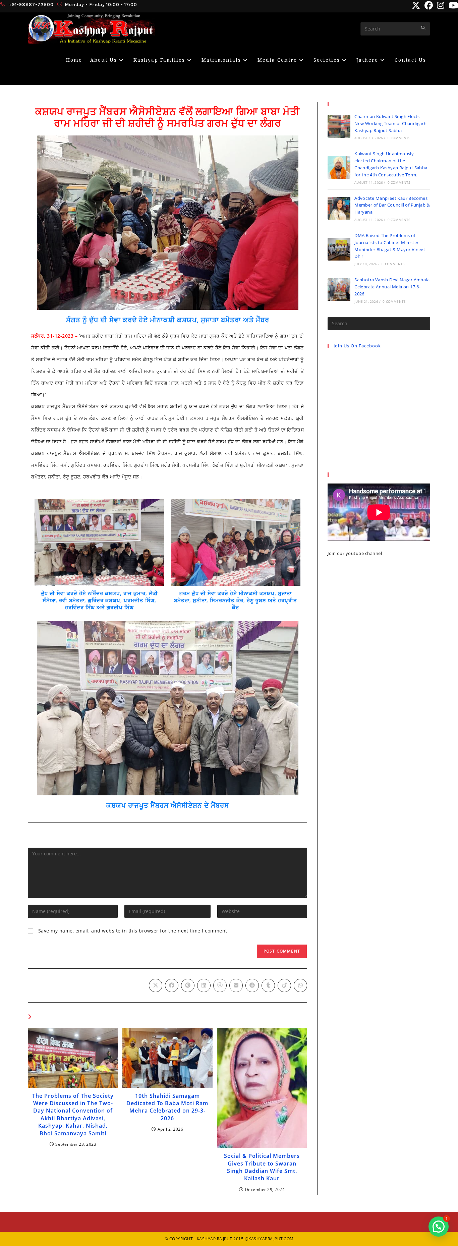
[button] (438, 1226)
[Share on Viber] (220, 985)
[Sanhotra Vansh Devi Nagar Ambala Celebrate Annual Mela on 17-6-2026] (339, 289)
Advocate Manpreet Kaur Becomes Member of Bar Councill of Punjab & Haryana (392, 205)
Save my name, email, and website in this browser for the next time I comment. (133, 930)
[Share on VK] (236, 985)
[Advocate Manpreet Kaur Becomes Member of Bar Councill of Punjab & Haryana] (339, 208)
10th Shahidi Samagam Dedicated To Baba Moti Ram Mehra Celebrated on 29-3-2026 (167, 1107)
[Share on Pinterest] (187, 985)
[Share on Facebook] (171, 985)
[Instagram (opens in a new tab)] (441, 5)
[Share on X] (155, 985)
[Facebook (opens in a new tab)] (428, 5)
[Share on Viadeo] (284, 985)
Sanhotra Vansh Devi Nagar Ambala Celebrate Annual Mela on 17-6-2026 (392, 287)
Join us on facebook (357, 346)
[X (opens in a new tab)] (416, 5)
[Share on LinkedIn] (204, 985)
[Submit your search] (423, 28)
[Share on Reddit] (252, 985)
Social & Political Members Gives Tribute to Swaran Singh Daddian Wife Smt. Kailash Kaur (262, 1167)
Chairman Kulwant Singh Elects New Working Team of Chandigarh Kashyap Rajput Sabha (390, 123)
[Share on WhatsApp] (300, 985)
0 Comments (399, 137)
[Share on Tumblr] (268, 985)
